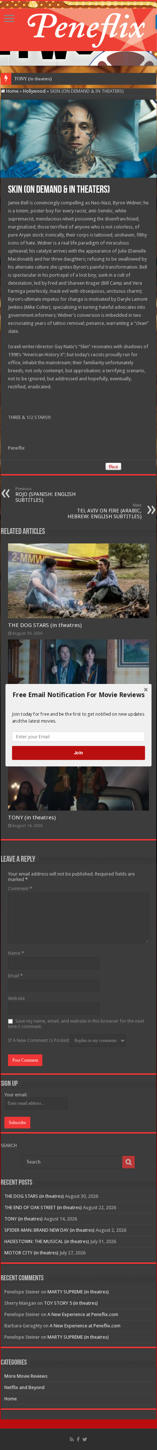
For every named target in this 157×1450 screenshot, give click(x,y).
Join (78, 753)
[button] (78, 694)
